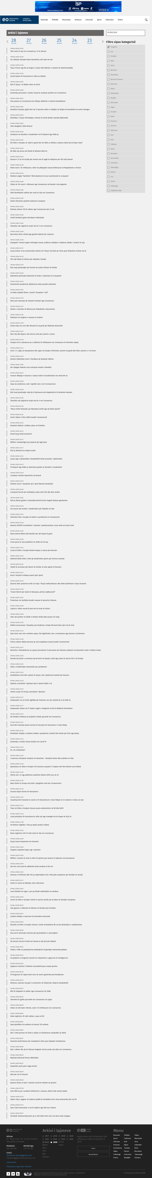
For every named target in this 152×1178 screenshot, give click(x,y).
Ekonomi (44, 20)
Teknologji (138, 1154)
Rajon (115, 1151)
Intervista (127, 1154)
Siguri (126, 1145)
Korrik (61, 1142)
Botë (136, 1148)
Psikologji (116, 1154)
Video (120, 20)
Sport (99, 20)
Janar (45, 1142)
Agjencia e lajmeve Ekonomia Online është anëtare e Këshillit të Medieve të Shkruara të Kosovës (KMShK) (59, 1174)
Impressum (11, 1162)
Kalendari (110, 20)
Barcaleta (138, 1151)
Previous (7, 41)
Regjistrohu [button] (93, 1154)
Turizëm (127, 1148)
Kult (125, 1141)
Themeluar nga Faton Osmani (19, 1167)
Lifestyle (89, 20)
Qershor (46, 1157)
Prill (44, 1151)
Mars (45, 1148)
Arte (136, 1141)
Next (103, 41)
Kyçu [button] (93, 1148)
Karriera (137, 1157)
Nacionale (66, 20)
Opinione (127, 1138)
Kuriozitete (117, 1148)
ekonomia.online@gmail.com (19, 1155)
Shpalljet (127, 1157)
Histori (126, 1151)
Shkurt (45, 1145)
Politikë (55, 20)
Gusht (61, 1145)
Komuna (78, 20)
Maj (44, 1154)
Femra (115, 1157)
